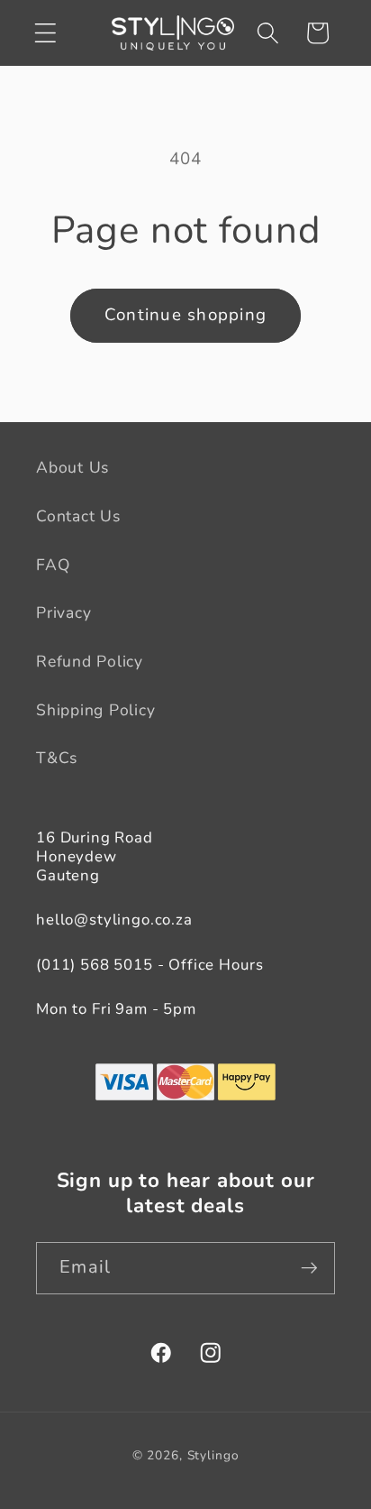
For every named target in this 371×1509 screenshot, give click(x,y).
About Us (72, 467)
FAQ (52, 564)
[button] (45, 33)
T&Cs (56, 757)
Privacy (63, 612)
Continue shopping (185, 315)
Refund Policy (89, 661)
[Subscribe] (309, 1268)
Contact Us (78, 516)
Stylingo (213, 1455)
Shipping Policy (95, 710)
